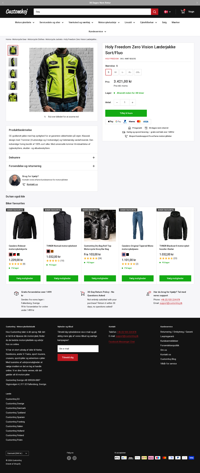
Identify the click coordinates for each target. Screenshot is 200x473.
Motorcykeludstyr (107, 22)
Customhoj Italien (14, 426)
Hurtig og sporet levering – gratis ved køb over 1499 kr (150, 132)
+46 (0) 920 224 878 (170, 299)
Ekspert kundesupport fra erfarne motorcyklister (150, 136)
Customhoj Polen (14, 440)
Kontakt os (32, 184)
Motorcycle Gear (19, 39)
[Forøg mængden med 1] (132, 102)
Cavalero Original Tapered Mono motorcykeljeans (137, 247)
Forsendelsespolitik (169, 345)
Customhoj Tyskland (15, 412)
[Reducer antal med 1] (117, 102)
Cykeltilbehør (147, 22)
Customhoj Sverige (15, 403)
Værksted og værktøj (79, 22)
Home (8, 39)
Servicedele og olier (50, 22)
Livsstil (128, 22)
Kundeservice (96, 31)
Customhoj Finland (15, 435)
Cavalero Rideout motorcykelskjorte (18, 247)
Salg (164, 22)
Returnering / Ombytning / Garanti (176, 332)
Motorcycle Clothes (36, 39)
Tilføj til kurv (126, 113)
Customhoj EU (13, 399)
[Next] (194, 245)
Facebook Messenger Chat (122, 341)
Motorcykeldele (23, 22)
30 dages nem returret (158, 128)
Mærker (176, 22)
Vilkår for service (168, 363)
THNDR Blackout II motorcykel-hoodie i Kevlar (174, 247)
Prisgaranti (137, 128)
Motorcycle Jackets (54, 39)
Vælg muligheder (24, 278)
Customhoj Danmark (16, 408)
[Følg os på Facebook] (69, 458)
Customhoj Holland (15, 431)
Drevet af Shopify (13, 464)
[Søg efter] (154, 11)
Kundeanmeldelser (169, 341)
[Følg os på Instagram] (74, 458)
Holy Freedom (112, 59)
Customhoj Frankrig (15, 421)
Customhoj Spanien (15, 417)
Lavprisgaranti (167, 336)
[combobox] (92, 11)
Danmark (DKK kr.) (14, 453)
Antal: (108, 102)
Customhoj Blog (168, 359)
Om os (163, 350)
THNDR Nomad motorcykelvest (61, 246)
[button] (16, 263)
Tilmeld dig (67, 357)
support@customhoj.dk (171, 303)
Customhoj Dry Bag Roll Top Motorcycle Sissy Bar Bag (97, 247)
